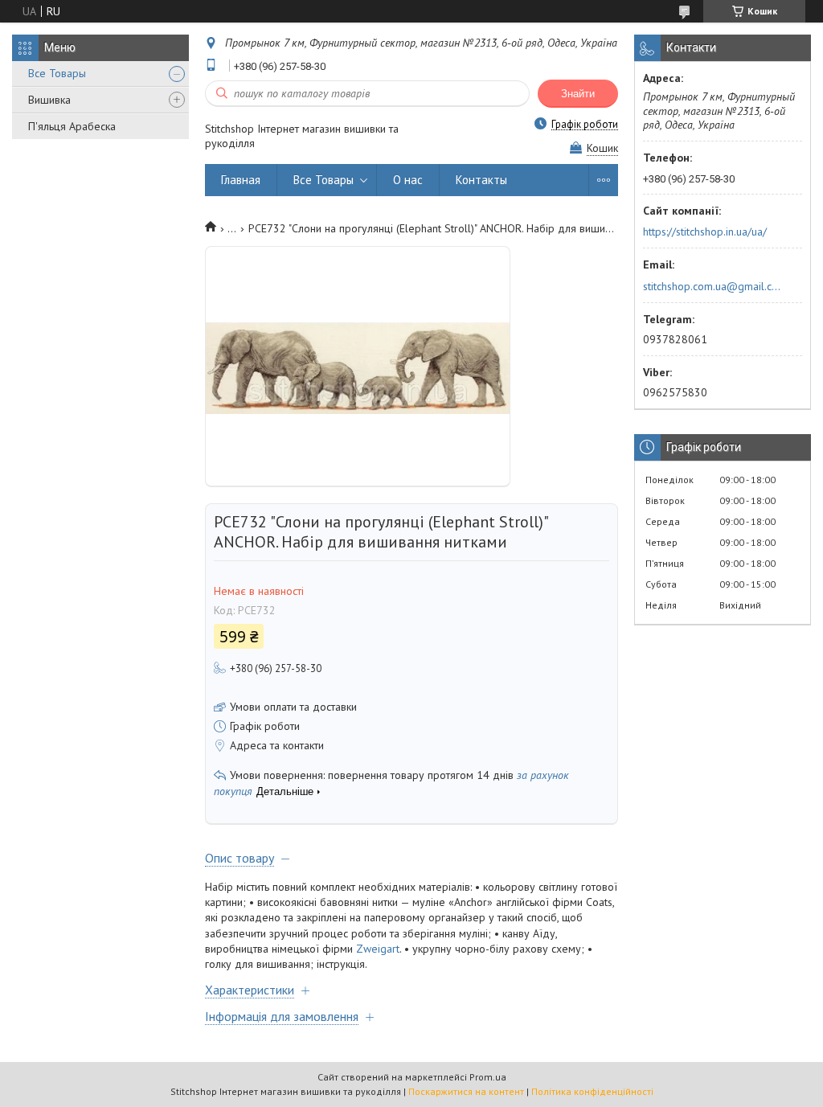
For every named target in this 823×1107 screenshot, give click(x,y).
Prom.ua (487, 1077)
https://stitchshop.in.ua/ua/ (705, 231)
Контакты (481, 180)
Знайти (578, 94)
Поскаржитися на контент (466, 1091)
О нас (408, 180)
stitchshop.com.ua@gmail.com (713, 286)
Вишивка (49, 99)
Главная (240, 180)
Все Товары (57, 73)
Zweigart (377, 948)
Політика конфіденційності (592, 1091)
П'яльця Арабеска (72, 126)
